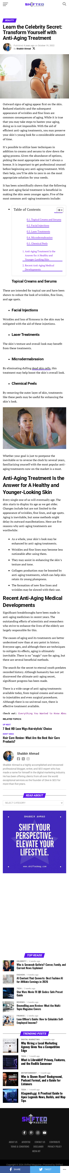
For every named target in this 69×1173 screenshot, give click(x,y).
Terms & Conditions (20, 1146)
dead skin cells (41, 368)
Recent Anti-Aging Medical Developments (39, 267)
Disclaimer (38, 1146)
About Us (13, 1142)
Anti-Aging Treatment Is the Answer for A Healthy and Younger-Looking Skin (40, 255)
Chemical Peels (39, 243)
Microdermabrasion (42, 237)
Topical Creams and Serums (46, 219)
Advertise (26, 1142)
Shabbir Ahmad (23, 48)
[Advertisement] (34, 913)
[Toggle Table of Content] (58, 210)
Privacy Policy (55, 1146)
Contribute (54, 1142)
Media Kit (36, 1151)
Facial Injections (40, 225)
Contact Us (40, 1142)
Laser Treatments (40, 231)
